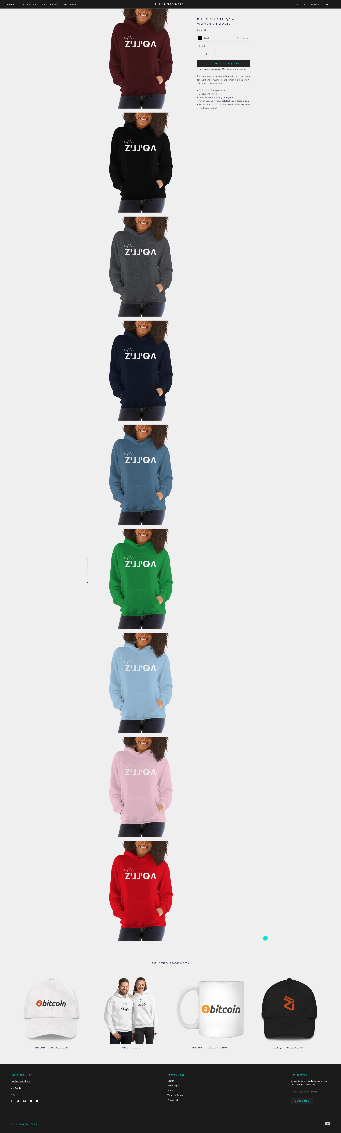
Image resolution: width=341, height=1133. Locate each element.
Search (315, 4)
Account (302, 4)
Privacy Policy (173, 1100)
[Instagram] (24, 1101)
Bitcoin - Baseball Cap (51, 1048)
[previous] (8, 1011)
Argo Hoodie (131, 1048)
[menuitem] (12, 4)
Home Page (173, 1085)
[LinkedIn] (37, 1101)
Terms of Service (175, 1095)
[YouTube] (31, 1101)
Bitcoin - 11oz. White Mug (210, 1048)
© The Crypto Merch (24, 1124)
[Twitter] (18, 1101)
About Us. (172, 1090)
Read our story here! (20, 1081)
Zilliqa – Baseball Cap (289, 1048)
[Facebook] (12, 1101)
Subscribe (302, 1101)
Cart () (329, 4)
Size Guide (16, 1087)
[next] (333, 1011)
